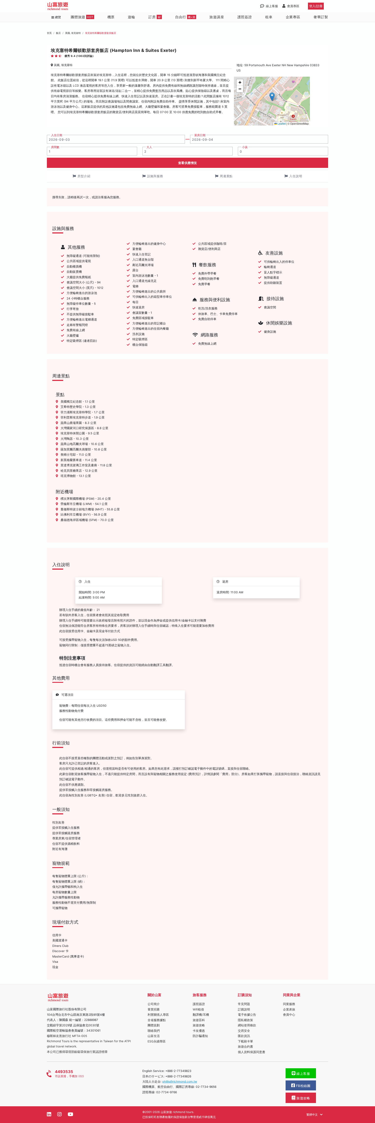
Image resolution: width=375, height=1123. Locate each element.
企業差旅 (289, 1009)
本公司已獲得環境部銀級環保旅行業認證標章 (77, 1052)
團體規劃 (154, 1025)
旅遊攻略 (199, 1025)
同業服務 (289, 1004)
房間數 (55, 147)
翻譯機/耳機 (201, 1014)
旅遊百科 (199, 1020)
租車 (269, 17)
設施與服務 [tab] (155, 176)
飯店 (58, 33)
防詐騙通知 (200, 1036)
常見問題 (244, 1004)
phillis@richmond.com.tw (179, 1081)
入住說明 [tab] (295, 176)
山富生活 (154, 1036)
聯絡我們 (154, 1030)
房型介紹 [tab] (83, 176)
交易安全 (244, 1030)
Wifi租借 (198, 1009)
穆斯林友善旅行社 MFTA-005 (67, 1036)
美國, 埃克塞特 (73, 33)
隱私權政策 (245, 1020)
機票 (111, 17)
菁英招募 (154, 1009)
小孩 (245, 147)
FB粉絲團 (302, 1086)
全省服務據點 (157, 1020)
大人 (149, 147)
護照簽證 (244, 17)
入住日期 (56, 135)
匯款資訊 (244, 1036)
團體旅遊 (82, 17)
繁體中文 (312, 1114)
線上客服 (303, 1074)
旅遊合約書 (245, 1046)
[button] (272, 96)
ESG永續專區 (157, 1041)
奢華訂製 (321, 17)
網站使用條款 (247, 1025)
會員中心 (289, 1014)
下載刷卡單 (245, 1041)
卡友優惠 (199, 1030)
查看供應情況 (187, 163)
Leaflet (281, 123)
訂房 (154, 17)
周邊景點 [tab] (226, 176)
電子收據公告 (247, 1014)
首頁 (49, 33)
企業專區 (293, 17)
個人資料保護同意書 (251, 1052)
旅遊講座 (216, 17)
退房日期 (200, 135)
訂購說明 (244, 1009)
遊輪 (131, 17)
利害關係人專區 (158, 1014)
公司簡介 (154, 1004)
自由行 (185, 17)
